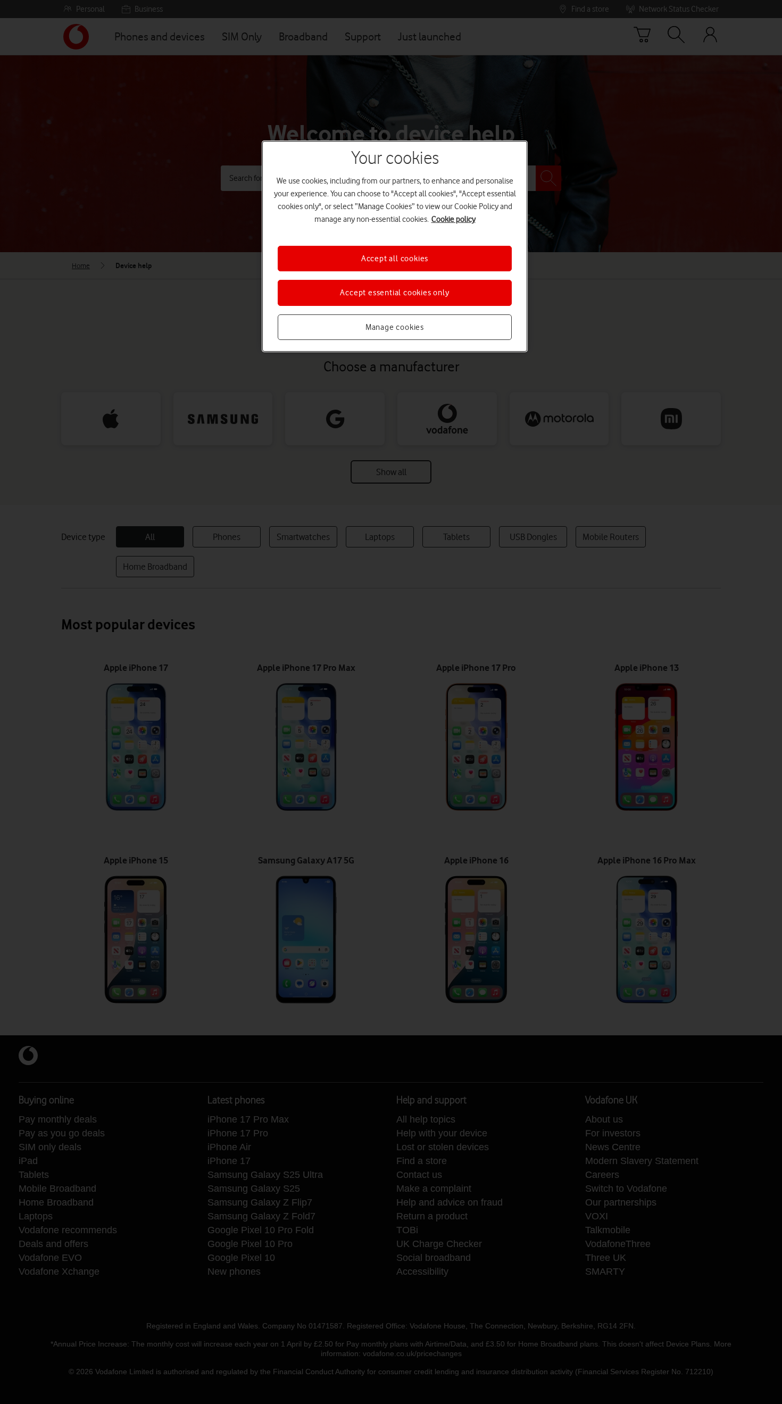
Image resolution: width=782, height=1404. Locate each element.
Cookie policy (453, 219)
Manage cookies (394, 327)
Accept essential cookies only (394, 292)
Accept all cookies (394, 258)
